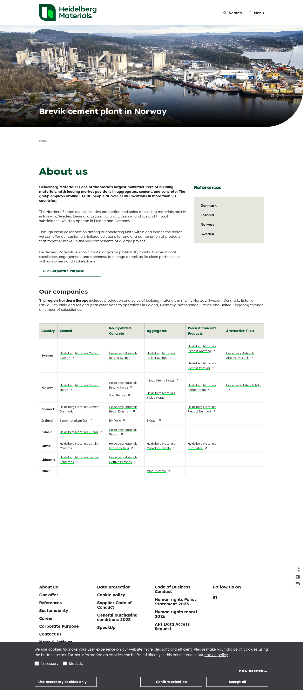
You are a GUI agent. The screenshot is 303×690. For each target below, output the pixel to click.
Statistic (76, 663)
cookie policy (216, 654)
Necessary (49, 663)
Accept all (237, 681)
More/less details (251, 671)
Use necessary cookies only (62, 681)
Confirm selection (171, 681)
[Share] (298, 569)
